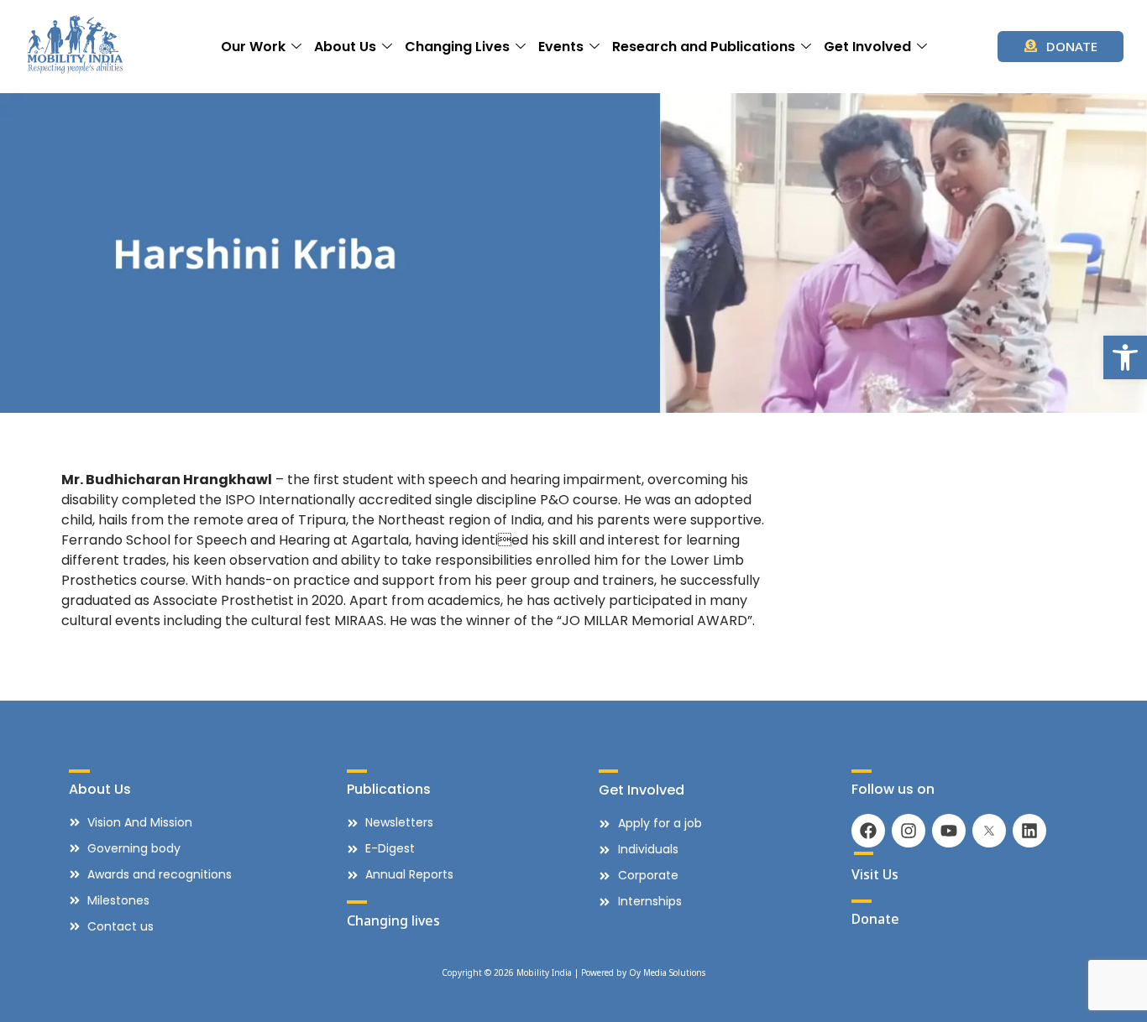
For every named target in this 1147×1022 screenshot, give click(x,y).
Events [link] (561, 46)
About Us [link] (345, 46)
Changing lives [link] (393, 920)
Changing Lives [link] (457, 46)
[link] (1125, 357)
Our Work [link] (253, 46)
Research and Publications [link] (703, 46)
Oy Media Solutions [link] (667, 972)
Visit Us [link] (874, 874)
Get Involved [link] (867, 46)
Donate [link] (875, 919)
